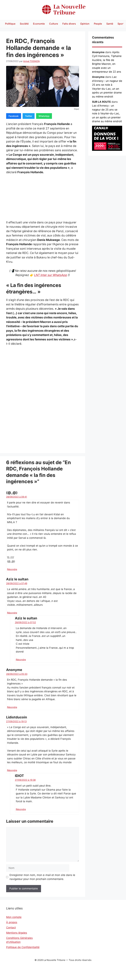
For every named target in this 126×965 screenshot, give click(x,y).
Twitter (28, 116)
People (98, 23)
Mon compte (14, 917)
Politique (10, 23)
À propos (11, 922)
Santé (109, 23)
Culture (53, 23)
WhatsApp (44, 116)
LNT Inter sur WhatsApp (50, 275)
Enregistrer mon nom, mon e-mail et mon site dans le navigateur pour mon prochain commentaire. (42, 877)
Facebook (14, 116)
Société (24, 23)
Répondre (12, 569)
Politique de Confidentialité (22, 947)
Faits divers (69, 23)
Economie (39, 23)
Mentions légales (16, 932)
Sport (121, 23)
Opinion (84, 23)
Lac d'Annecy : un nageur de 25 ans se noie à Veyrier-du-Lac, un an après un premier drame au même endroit (107, 113)
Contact (11, 927)
